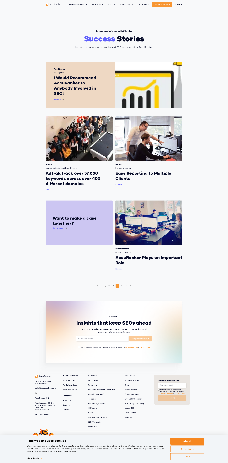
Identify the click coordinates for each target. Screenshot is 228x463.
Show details (33, 458)
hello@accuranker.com (45, 388)
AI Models (92, 408)
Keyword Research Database (101, 390)
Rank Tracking (94, 380)
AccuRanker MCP (96, 394)
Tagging (92, 399)
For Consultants (70, 390)
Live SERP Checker (133, 399)
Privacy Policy (145, 347)
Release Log (130, 417)
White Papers (131, 390)
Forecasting (93, 426)
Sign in (179, 4)
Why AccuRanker (76, 4)
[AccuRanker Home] (53, 4)
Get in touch (58, 228)
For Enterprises (70, 385)
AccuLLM (92, 413)
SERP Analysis (94, 422)
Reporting (92, 385)
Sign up (172, 398)
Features (96, 4)
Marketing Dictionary (134, 403)
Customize (186, 449)
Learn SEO (129, 408)
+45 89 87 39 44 (42, 414)
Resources (125, 4)
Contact (66, 409)
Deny (187, 457)
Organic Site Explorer (98, 417)
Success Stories (132, 380)
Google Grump (132, 394)
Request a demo (162, 4)
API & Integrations (96, 403)
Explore (57, 99)
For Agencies (69, 380)
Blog (127, 385)
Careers (66, 405)
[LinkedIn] (36, 393)
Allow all (187, 441)
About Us (67, 400)
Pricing (111, 4)
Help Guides (130, 413)
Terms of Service (131, 347)
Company (142, 4)
